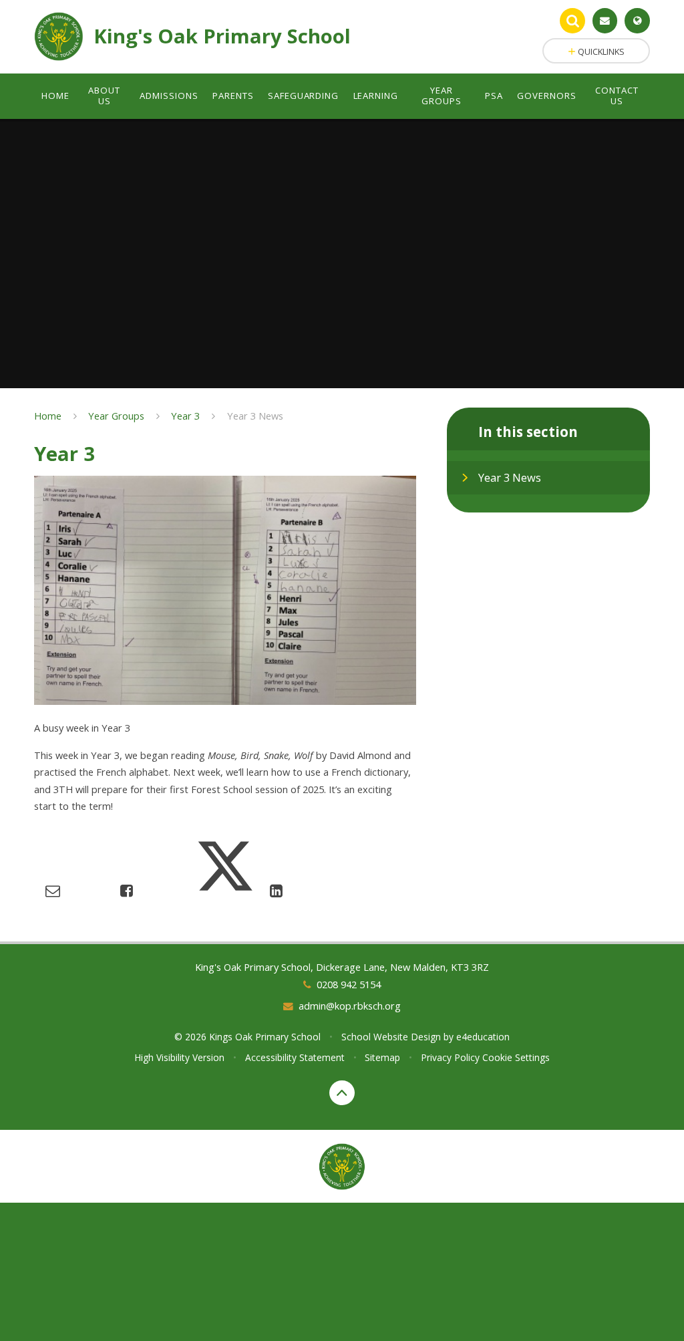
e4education (483, 1036)
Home (47, 415)
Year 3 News (255, 415)
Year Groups (116, 415)
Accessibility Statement (295, 1057)
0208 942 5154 (348, 984)
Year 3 (185, 415)
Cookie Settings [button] (516, 1057)
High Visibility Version (179, 1057)
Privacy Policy (450, 1057)
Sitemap (382, 1057)
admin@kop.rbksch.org (350, 1005)
